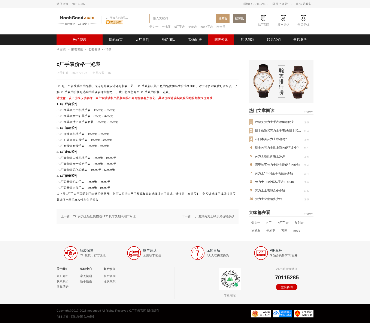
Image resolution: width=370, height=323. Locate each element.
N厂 (269, 222)
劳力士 (153, 26)
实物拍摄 (195, 39)
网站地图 (77, 316)
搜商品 (223, 18)
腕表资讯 (221, 39)
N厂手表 (179, 26)
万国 (284, 230)
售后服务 (305, 4)
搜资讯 (239, 18)
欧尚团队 (168, 39)
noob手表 (206, 26)
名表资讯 (94, 49)
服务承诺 (63, 286)
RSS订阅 (63, 316)
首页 (63, 49)
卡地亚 (166, 26)
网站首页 (116, 39)
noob (296, 230)
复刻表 (192, 26)
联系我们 (274, 39)
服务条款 (282, 4)
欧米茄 (220, 26)
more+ (308, 111)
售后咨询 (110, 276)
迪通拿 (255, 230)
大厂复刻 (142, 39)
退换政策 (110, 281)
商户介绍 (63, 276)
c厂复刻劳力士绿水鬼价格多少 (214, 216)
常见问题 (247, 39)
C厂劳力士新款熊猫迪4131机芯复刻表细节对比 (104, 216)
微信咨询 (287, 287)
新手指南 (86, 281)
